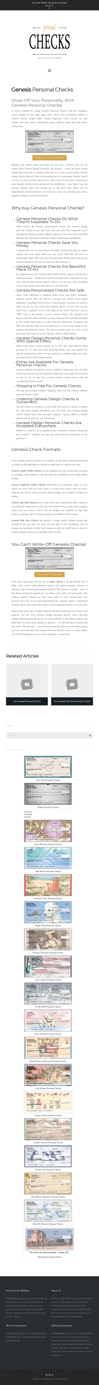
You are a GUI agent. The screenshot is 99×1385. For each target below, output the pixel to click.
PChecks (48, 1379)
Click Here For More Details (49, 157)
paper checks (56, 581)
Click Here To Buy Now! (49, 574)
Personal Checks (48, 780)
